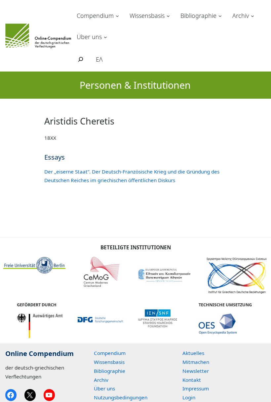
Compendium (95, 16)
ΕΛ (99, 59)
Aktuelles (193, 353)
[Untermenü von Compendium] (117, 16)
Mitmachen (195, 362)
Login (188, 397)
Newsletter (195, 371)
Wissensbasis (147, 16)
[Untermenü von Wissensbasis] (168, 16)
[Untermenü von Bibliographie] (220, 16)
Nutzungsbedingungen (120, 397)
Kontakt (191, 380)
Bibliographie (198, 16)
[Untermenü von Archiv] (252, 16)
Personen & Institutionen (135, 84)
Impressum (195, 388)
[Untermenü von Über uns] (105, 36)
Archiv (240, 16)
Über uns (89, 37)
